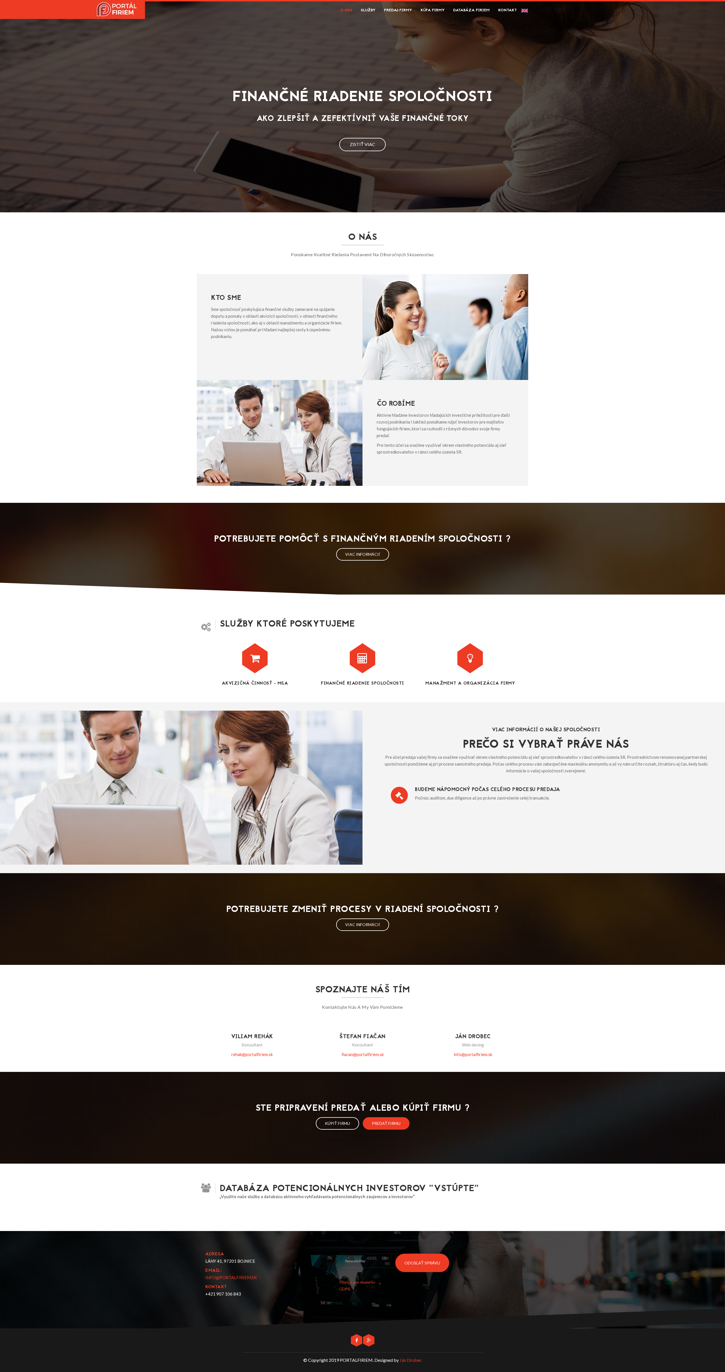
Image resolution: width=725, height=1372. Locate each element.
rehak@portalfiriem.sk (252, 1054)
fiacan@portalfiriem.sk (363, 1054)
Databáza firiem (471, 10)
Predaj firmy (398, 10)
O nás (346, 10)
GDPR (344, 1288)
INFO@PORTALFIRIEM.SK (231, 1277)
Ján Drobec (411, 1360)
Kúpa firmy (433, 10)
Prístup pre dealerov (357, 1282)
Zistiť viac (362, 144)
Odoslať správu (422, 1262)
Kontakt (507, 10)
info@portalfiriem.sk (473, 1054)
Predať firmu (386, 1123)
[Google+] (368, 1340)
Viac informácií (362, 554)
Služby (368, 10)
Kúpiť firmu (337, 1123)
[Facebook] (357, 1340)
